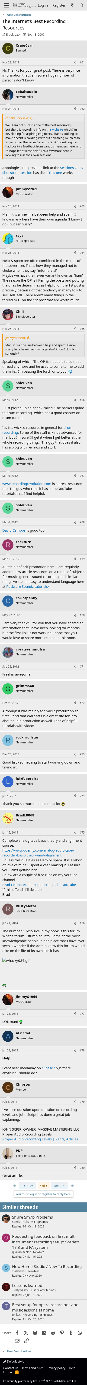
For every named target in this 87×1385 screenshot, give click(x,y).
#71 (82, 667)
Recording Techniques (38, 1315)
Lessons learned (27, 1285)
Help (72, 1368)
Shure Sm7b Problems (32, 1217)
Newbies (38, 1252)
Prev (29, 1185)
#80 (82, 1168)
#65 (82, 329)
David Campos (14, 530)
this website (54, 129)
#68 (82, 522)
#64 (82, 253)
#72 (82, 703)
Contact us (10, 1368)
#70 (82, 615)
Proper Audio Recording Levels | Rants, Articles (40, 1139)
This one (55, 172)
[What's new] (72, 5)
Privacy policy (56, 1368)
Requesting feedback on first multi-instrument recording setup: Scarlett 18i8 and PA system (45, 1242)
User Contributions (43, 1290)
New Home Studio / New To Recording (47, 1266)
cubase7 (48, 1067)
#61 (82, 62)
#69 (82, 559)
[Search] (81, 5)
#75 (82, 832)
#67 (82, 476)
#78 (82, 1050)
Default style (15, 1361)
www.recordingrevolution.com (26, 483)
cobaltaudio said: (17, 118)
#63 (82, 206)
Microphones (39, 1222)
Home (7, 1372)
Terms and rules (32, 1368)
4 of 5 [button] (43, 1185)
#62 (82, 109)
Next (57, 1185)
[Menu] (6, 5)
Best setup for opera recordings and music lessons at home (45, 1307)
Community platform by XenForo (40, 1381)
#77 (82, 1014)
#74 (82, 796)
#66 (82, 400)
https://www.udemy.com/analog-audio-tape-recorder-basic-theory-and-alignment (38, 852)
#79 (82, 1102)
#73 (82, 754)
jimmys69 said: (15, 338)
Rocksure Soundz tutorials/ (27, 586)
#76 (82, 923)
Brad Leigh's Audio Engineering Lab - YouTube (39, 884)
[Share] (75, 62)
